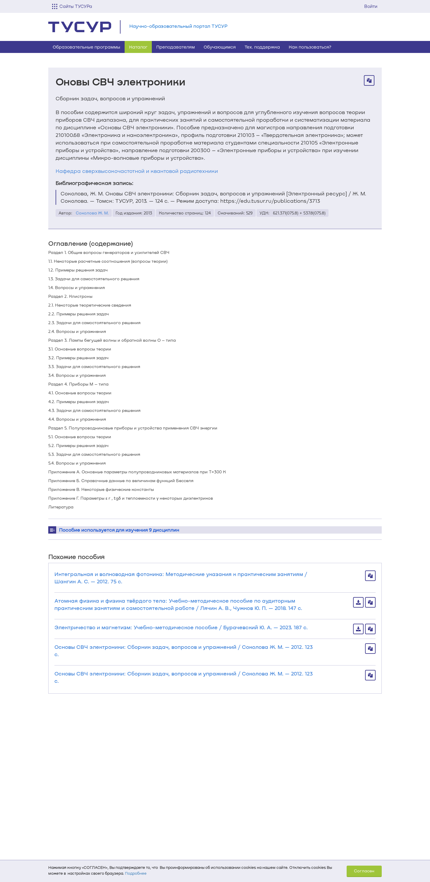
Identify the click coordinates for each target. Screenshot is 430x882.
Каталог (138, 46)
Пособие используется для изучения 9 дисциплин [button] (119, 529)
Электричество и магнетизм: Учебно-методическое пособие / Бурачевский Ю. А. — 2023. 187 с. (181, 627)
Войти (370, 6)
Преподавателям (175, 46)
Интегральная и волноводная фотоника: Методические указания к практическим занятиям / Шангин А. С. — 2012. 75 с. (180, 577)
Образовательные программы (86, 46)
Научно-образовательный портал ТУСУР (178, 26)
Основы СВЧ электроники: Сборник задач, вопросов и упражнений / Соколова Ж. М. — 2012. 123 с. (183, 650)
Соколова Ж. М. (92, 212)
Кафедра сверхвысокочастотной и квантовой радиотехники (137, 171)
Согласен (364, 870)
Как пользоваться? (310, 46)
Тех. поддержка (262, 46)
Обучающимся (220, 46)
